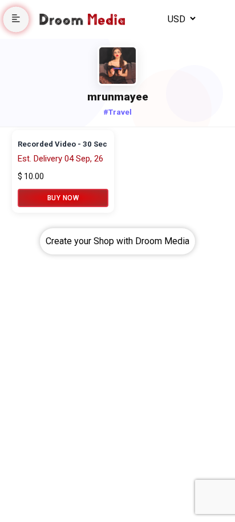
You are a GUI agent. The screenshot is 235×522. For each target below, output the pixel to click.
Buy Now (63, 198)
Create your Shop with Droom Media (117, 241)
